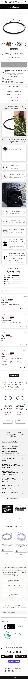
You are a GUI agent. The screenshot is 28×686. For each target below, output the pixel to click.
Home (14, 11)
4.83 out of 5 (18, 271)
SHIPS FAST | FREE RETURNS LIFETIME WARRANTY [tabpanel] (15, 6)
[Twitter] (10, 652)
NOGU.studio (14, 2)
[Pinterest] (17, 652)
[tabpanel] (7, 508)
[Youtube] (20, 652)
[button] (20, 308)
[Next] (25, 27)
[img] (4, 297)
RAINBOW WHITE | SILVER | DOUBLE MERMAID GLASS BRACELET (7, 545)
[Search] (2, 2)
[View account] (22, 2)
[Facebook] (7, 652)
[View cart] (25, 2)
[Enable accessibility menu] (6, 2)
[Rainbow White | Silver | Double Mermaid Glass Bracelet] (7, 536)
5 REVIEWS (18, 57)
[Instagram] (13, 652)
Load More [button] (14, 375)
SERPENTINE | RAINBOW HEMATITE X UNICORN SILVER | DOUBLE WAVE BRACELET (21, 545)
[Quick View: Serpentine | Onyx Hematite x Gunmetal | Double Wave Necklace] (7, 554)
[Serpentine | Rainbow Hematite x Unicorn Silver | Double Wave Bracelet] (21, 536)
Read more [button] (4, 364)
